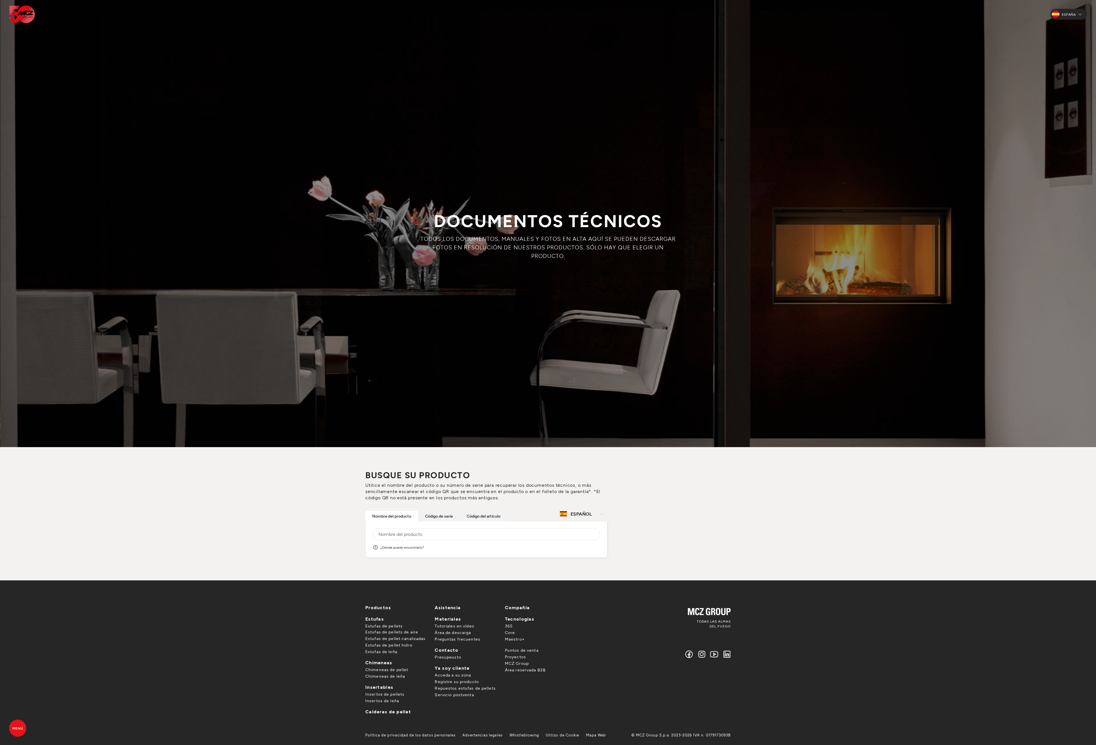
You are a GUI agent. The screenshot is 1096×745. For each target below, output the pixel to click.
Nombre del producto (391, 516)
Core (510, 632)
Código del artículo (483, 516)
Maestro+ (515, 639)
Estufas (374, 618)
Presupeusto (448, 657)
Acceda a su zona (453, 675)
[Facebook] (689, 654)
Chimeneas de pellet (386, 669)
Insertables (379, 687)
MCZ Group (517, 663)
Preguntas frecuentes (457, 639)
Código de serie (439, 516)
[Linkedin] (726, 654)
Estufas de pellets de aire (391, 631)
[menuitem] (410, 735)
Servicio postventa (454, 694)
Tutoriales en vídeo (454, 625)
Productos (378, 607)
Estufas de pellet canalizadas (395, 638)
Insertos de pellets (384, 694)
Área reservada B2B (525, 669)
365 (509, 625)
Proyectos (515, 656)
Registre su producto (457, 681)
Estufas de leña (381, 651)
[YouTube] (714, 654)
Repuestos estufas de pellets (465, 688)
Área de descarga (453, 632)
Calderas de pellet (388, 711)
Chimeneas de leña (385, 676)
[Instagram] (702, 654)
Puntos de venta (522, 650)
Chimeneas (378, 662)
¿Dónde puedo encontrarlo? (402, 547)
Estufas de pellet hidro (388, 645)
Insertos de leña (382, 700)
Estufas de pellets (384, 625)
